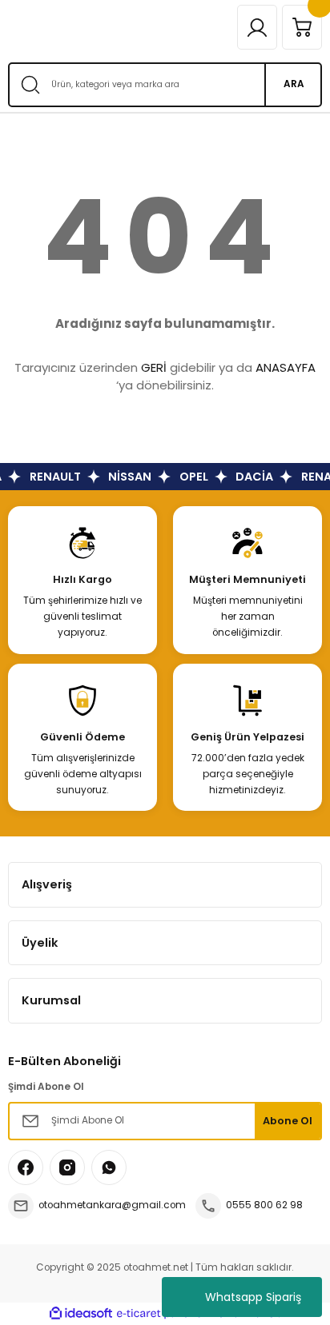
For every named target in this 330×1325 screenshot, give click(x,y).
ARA (294, 84)
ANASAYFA (286, 367)
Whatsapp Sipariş (253, 1297)
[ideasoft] (81, 1314)
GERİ (154, 367)
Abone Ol (287, 1120)
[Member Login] (257, 27)
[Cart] (302, 27)
